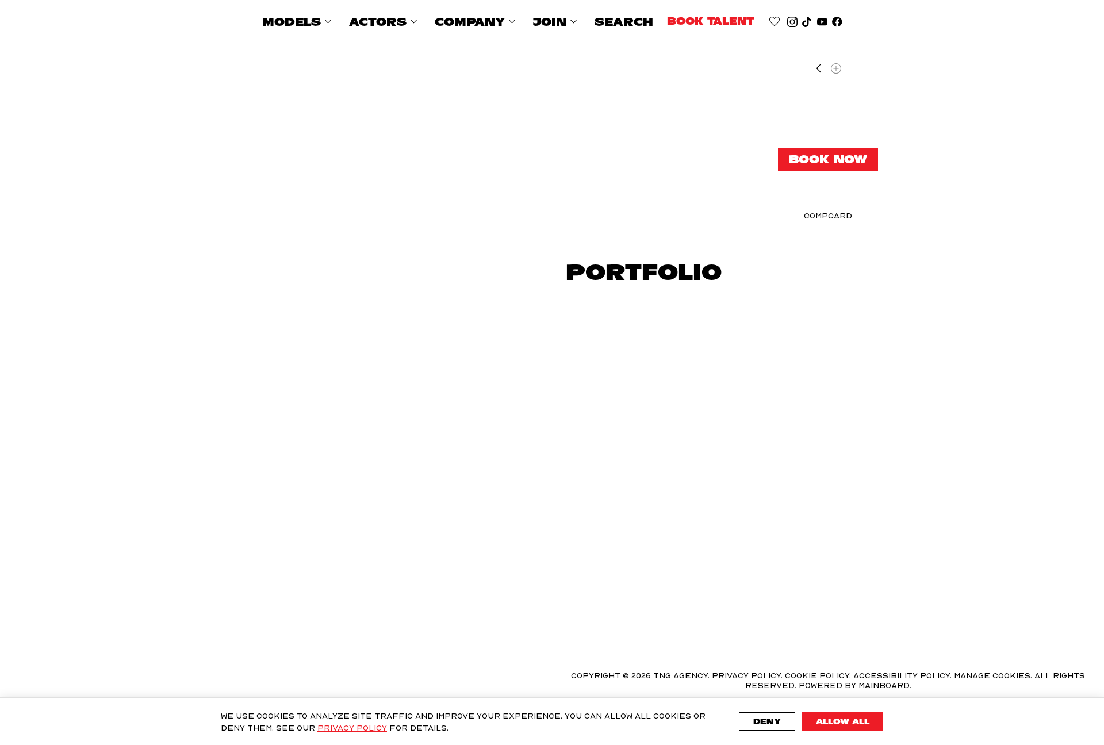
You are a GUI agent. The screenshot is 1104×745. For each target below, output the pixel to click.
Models (298, 21)
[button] (269, 365)
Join (557, 21)
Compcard (828, 216)
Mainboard (884, 685)
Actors (385, 21)
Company (477, 21)
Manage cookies (992, 675)
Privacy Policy (352, 727)
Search (624, 22)
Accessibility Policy (901, 675)
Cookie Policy (817, 675)
